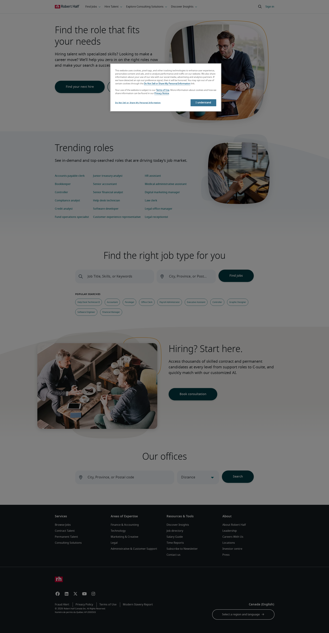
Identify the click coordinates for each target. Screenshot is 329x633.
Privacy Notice (161, 93)
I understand (203, 102)
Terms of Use (162, 90)
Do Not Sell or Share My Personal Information (167, 84)
